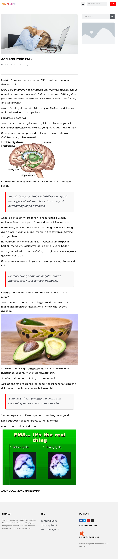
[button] (83, 4)
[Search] (112, 16)
